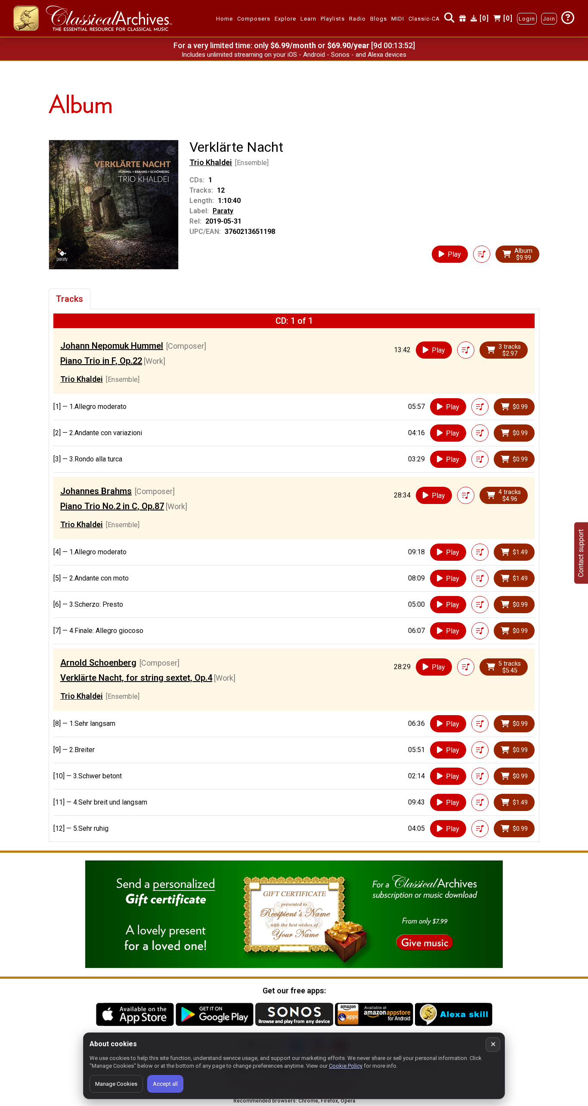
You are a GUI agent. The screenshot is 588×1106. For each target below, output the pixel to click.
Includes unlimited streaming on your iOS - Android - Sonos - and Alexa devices (294, 54)
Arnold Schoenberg (98, 662)
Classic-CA (424, 18)
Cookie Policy (345, 1066)
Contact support (581, 553)
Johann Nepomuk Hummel (111, 346)
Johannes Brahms (96, 491)
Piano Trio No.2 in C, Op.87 (112, 506)
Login (527, 18)
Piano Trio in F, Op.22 (101, 361)
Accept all (165, 1084)
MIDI (397, 18)
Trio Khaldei (210, 162)
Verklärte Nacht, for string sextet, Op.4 (136, 678)
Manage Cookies (116, 1084)
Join (549, 18)
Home (224, 18)
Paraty (223, 211)
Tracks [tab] (69, 299)
